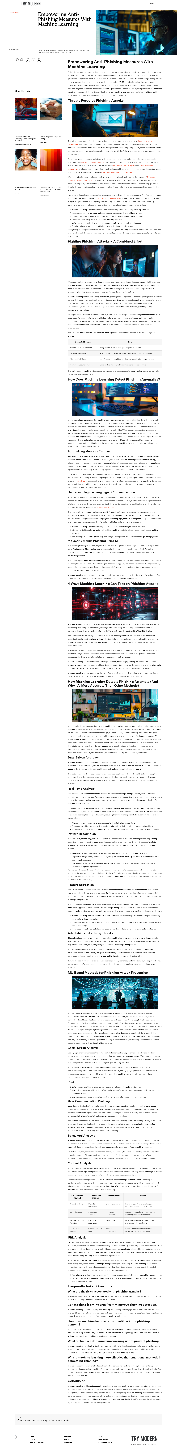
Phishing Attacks (14, 12)
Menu (153, 3)
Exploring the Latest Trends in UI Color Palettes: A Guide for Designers (50, 189)
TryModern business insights (108, 198)
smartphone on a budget (123, 166)
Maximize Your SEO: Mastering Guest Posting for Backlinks (25, 139)
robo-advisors (81, 481)
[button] (17, 60)
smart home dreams (105, 507)
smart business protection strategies (116, 172)
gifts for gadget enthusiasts (92, 162)
